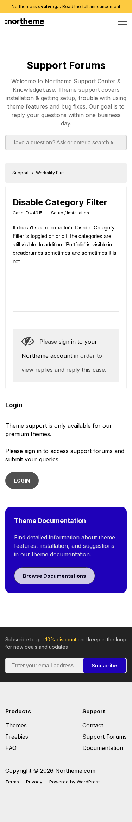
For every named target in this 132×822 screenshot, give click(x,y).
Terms (12, 781)
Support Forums (66, 65)
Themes (16, 725)
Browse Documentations (54, 576)
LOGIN (22, 481)
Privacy (34, 781)
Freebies (16, 736)
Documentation (102, 747)
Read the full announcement (91, 6)
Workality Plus (50, 172)
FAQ (11, 747)
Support (20, 172)
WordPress (89, 781)
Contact (92, 725)
